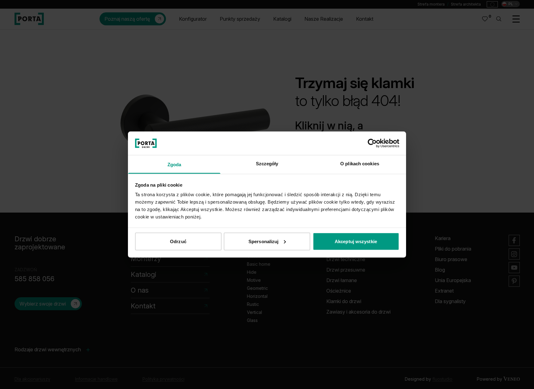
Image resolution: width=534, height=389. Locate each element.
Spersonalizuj (263, 241)
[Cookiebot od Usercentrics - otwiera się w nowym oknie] (372, 143)
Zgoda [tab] (174, 164)
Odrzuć (178, 241)
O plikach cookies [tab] (359, 163)
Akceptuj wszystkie (356, 241)
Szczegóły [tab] (267, 163)
